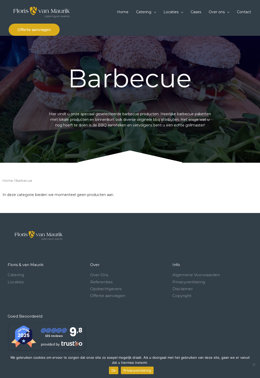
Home (8, 181)
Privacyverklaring (137, 370)
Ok (113, 370)
